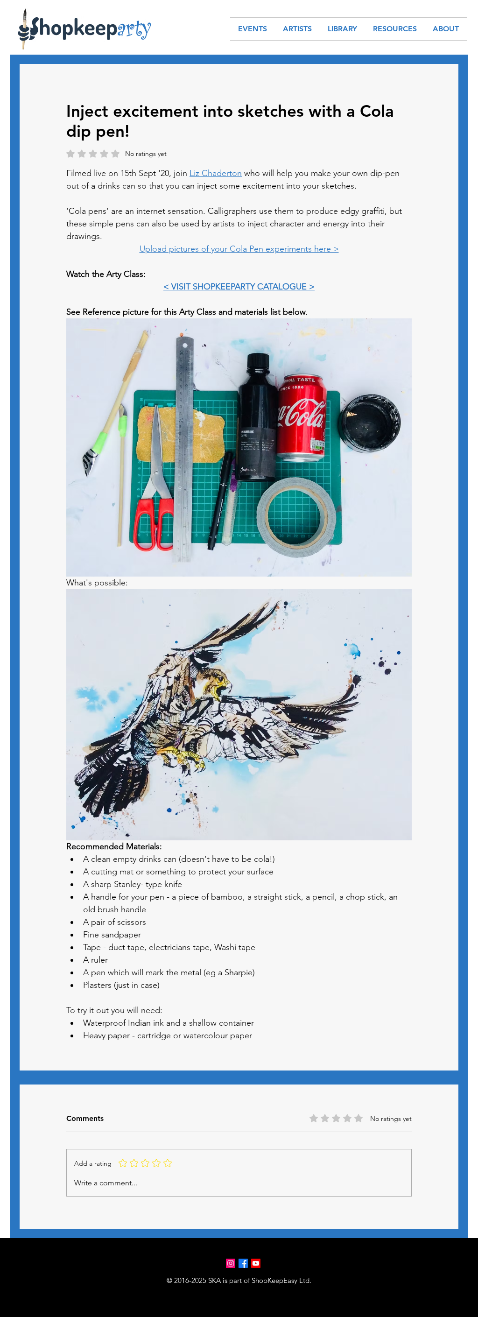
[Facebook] (243, 1263)
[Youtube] (255, 1263)
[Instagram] (230, 1263)
